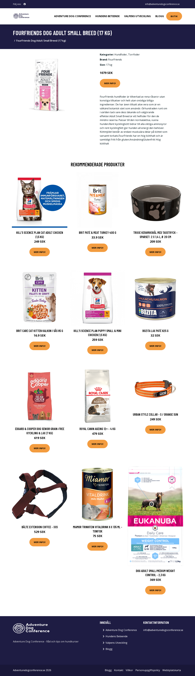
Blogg (159, 16)
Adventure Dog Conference (72, 16)
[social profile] (24, 4)
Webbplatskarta (171, 670)
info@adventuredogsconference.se (162, 4)
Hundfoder (120, 54)
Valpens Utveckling (137, 16)
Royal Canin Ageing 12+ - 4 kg (97, 429)
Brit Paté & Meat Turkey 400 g (97, 232)
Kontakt (118, 670)
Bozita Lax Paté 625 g (155, 331)
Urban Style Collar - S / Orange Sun (155, 414)
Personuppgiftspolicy (147, 670)
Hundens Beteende (107, 16)
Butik (174, 16)
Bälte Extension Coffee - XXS (40, 527)
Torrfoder (134, 54)
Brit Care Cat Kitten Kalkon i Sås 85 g (39, 331)
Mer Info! (110, 83)
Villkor (129, 670)
